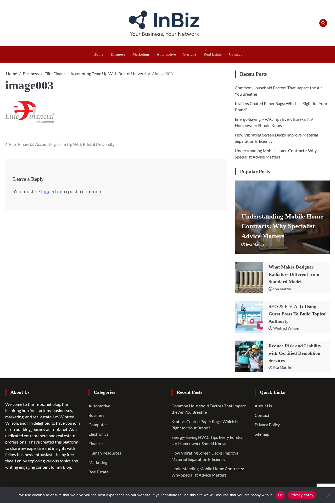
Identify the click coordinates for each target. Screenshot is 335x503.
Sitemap (262, 433)
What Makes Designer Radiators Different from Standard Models (294, 274)
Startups (189, 54)
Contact (235, 54)
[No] (328, 495)
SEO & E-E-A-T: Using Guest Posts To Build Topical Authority (298, 314)
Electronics (98, 433)
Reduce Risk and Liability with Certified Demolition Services (295, 353)
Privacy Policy (267, 424)
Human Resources (104, 452)
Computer (97, 424)
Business (118, 54)
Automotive (166, 54)
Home (98, 54)
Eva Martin (255, 244)
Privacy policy (302, 495)
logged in (51, 191)
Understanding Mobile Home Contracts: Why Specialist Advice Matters (282, 226)
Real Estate (213, 54)
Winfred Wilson (286, 328)
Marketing (140, 54)
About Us (263, 405)
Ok (280, 495)
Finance (95, 443)
